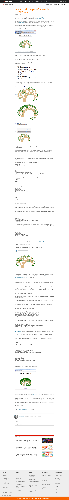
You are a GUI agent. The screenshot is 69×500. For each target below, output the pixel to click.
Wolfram (53, 495)
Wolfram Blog (31, 491)
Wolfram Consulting (19, 473)
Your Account (57, 478)
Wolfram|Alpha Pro (6, 483)
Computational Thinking (46, 480)
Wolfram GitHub (18, 490)
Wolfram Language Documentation (32, 476)
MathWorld (44, 487)
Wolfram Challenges (45, 476)
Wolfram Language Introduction (34, 481)
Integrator (37, 403)
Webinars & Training (32, 477)
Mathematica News (22, 411)
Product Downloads (58, 475)
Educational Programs (32, 479)
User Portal (57, 476)
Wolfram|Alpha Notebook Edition (8, 482)
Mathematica (21, 22)
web (40, 18)
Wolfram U (30, 473)
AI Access (4, 476)
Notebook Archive (19, 489)
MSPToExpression (18, 331)
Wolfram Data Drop (45, 485)
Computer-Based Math (45, 479)
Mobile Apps (5, 484)
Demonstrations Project (46, 484)
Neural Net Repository (19, 482)
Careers (56, 489)
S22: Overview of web (24, 409)
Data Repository (18, 478)
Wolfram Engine (5, 487)
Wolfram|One (5, 473)
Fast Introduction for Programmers (32, 483)
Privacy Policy (60, 495)
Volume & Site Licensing (6, 490)
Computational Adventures (46, 482)
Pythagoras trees (45, 17)
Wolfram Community (32, 490)
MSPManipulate (42, 241)
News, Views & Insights (11, 4)
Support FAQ (57, 482)
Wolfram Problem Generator (46, 475)
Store (56, 473)
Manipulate (27, 26)
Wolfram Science (44, 488)
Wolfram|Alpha (29, 403)
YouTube (26, 277)
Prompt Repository (19, 484)
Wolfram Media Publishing (46, 490)
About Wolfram (57, 488)
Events (56, 492)
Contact (56, 490)
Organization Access (58, 479)
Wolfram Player (5, 488)
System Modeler (5, 479)
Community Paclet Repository (20, 481)
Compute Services (6, 478)
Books (30, 487)
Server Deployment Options (7, 492)
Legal (56, 495)
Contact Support (57, 483)
